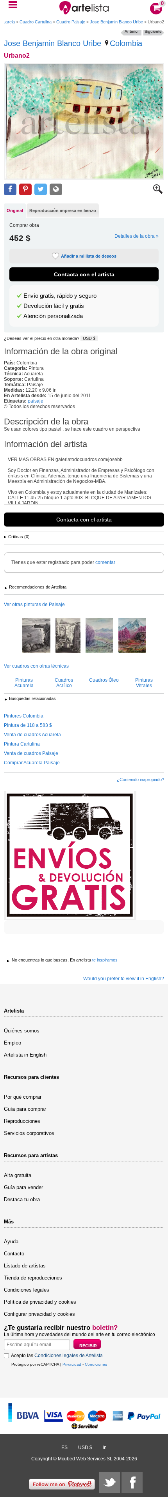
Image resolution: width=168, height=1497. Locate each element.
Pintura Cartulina (22, 744)
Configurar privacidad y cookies (39, 1314)
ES (64, 1447)
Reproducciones (22, 1121)
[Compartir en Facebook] (10, 190)
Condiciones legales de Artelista (68, 1355)
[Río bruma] (99, 636)
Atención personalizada (53, 316)
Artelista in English (25, 1055)
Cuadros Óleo (104, 680)
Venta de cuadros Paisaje (31, 753)
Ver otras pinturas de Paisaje (34, 604)
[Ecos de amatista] (132, 636)
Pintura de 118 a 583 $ (28, 725)
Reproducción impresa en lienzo (62, 210)
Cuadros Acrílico (64, 682)
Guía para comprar (25, 1109)
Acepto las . (57, 1355)
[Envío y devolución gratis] (70, 855)
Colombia (126, 43)
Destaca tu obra (22, 1199)
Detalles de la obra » (136, 236)
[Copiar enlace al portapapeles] (56, 190)
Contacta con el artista (84, 274)
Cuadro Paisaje (70, 21)
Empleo (12, 1043)
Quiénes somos (21, 1031)
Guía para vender (23, 1187)
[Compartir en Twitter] (40, 190)
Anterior (132, 31)
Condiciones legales (26, 1290)
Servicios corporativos (29, 1133)
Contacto (14, 1254)
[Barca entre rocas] (36, 636)
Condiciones (96, 1364)
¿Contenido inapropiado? (140, 779)
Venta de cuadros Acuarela (32, 734)
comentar (105, 562)
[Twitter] (109, 1482)
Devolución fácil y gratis (53, 306)
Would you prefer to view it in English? (123, 978)
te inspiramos (105, 960)
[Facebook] (132, 1482)
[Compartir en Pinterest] (25, 190)
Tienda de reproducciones (33, 1278)
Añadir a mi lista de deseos (88, 256)
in (105, 1447)
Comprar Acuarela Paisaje (32, 762)
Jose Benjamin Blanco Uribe (116, 21)
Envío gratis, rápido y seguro (60, 296)
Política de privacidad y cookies (40, 1302)
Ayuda (11, 1241)
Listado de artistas (25, 1266)
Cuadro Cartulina (36, 21)
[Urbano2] (84, 121)
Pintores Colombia (23, 716)
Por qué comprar (22, 1097)
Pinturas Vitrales (144, 682)
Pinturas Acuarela (24, 682)
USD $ (89, 338)
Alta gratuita (17, 1175)
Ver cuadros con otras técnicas (36, 666)
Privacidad (72, 1364)
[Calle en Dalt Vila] (68, 636)
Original (15, 210)
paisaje (35, 401)
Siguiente (153, 31)
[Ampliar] (158, 192)
